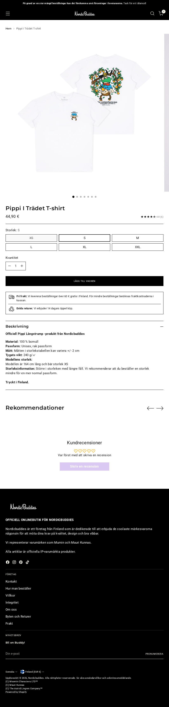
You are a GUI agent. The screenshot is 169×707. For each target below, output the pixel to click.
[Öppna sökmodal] (152, 13)
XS (31, 238)
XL (84, 247)
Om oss (11, 609)
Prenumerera (154, 653)
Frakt (9, 623)
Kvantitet (12, 258)
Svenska (10, 671)
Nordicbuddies (36, 678)
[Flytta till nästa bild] (159, 408)
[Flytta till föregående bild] (150, 408)
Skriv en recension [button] (84, 466)
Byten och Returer (18, 616)
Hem (8, 28)
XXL (137, 247)
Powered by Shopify (16, 692)
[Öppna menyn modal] (8, 13)
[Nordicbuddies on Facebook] (8, 563)
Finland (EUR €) (33, 671)
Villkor (10, 595)
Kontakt (11, 581)
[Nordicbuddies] (84, 13)
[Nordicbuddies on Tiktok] (27, 563)
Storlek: (13, 230)
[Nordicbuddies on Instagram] (14, 563)
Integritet (12, 602)
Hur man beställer (18, 588)
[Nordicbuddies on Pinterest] (21, 563)
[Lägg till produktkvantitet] (22, 266)
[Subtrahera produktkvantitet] (9, 266)
